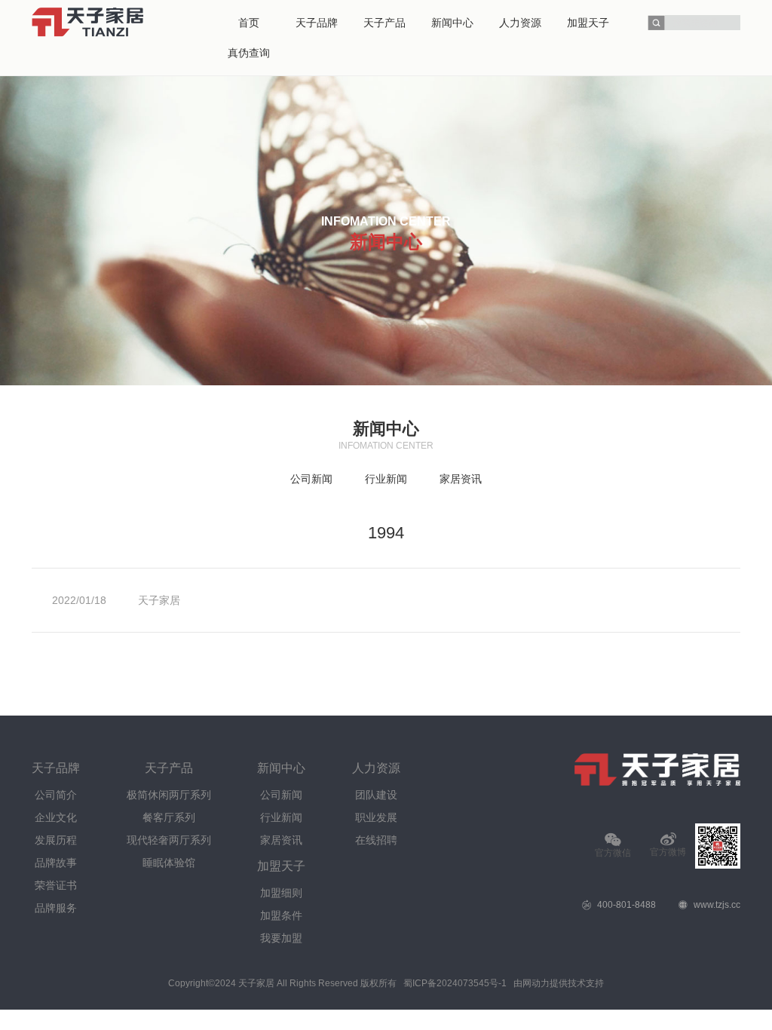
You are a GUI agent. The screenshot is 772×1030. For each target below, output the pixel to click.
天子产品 (169, 768)
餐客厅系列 (168, 817)
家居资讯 (461, 479)
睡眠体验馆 (168, 863)
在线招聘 (376, 840)
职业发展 (376, 817)
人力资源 (376, 768)
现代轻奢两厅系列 (169, 840)
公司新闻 (311, 479)
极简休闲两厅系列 (169, 795)
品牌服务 (56, 908)
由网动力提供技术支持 (558, 983)
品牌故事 (56, 863)
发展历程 (56, 840)
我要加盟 (281, 938)
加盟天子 (281, 866)
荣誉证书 (56, 885)
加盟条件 (281, 915)
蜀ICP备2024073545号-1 (455, 983)
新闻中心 (281, 768)
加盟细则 (281, 893)
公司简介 (56, 795)
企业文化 (56, 817)
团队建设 (376, 795)
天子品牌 (56, 768)
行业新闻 (386, 479)
